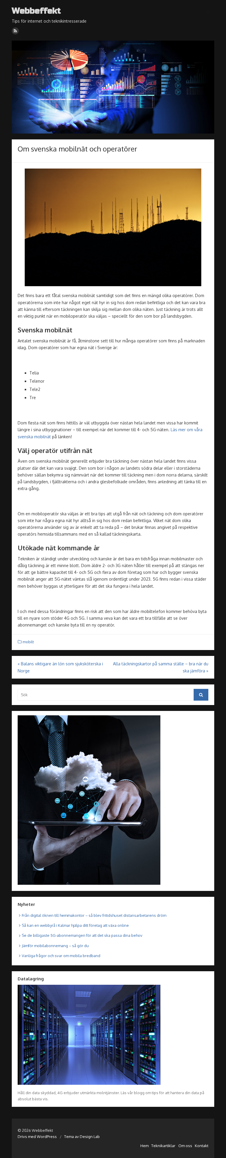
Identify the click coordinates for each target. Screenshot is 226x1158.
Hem (144, 1145)
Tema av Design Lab (82, 1136)
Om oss (185, 1145)
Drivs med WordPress (37, 1136)
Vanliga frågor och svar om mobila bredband (61, 955)
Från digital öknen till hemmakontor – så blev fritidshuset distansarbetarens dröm (94, 915)
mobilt (28, 641)
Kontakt (201, 1145)
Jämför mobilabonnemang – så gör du (55, 945)
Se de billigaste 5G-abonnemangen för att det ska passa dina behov (82, 935)
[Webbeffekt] (113, 87)
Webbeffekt (36, 11)
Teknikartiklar (163, 1145)
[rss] (15, 30)
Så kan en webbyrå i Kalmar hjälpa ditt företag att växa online (75, 925)
